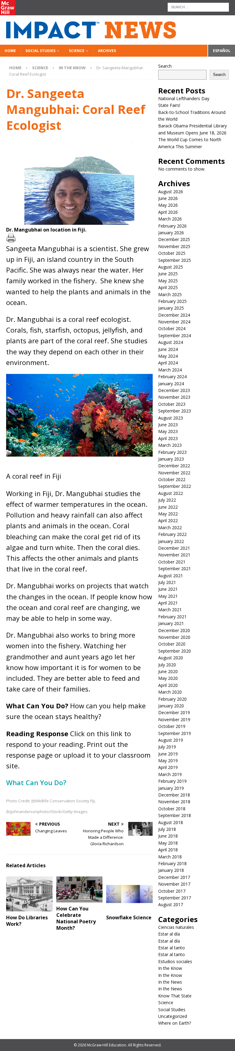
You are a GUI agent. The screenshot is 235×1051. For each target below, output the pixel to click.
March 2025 (170, 294)
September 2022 (174, 486)
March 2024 (170, 370)
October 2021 (171, 562)
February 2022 (172, 534)
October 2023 (171, 404)
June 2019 (168, 754)
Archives (107, 50)
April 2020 (168, 685)
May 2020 (168, 678)
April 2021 (168, 603)
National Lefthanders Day (184, 98)
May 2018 (168, 843)
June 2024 (168, 349)
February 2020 (172, 699)
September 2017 (174, 898)
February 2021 (172, 617)
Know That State (175, 996)
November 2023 (174, 397)
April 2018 (168, 850)
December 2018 (174, 795)
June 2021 (168, 589)
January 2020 (171, 706)
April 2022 (168, 520)
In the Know (170, 968)
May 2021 (168, 596)
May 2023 (168, 431)
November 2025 (174, 246)
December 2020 (174, 630)
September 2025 (174, 260)
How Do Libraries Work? (27, 920)
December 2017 (174, 877)
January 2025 (171, 308)
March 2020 (170, 692)
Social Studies (40, 50)
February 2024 (172, 376)
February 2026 (172, 226)
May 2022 (168, 514)
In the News (170, 982)
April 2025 (168, 287)
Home (10, 50)
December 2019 (174, 712)
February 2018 (172, 863)
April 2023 (168, 438)
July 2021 (167, 582)
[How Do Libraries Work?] (29, 893)
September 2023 (174, 411)
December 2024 (174, 315)
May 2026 (168, 205)
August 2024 (170, 342)
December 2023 (174, 390)
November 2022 (174, 473)
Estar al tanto (171, 948)
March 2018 (170, 857)
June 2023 (168, 425)
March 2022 (170, 527)
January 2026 (171, 232)
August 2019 (170, 740)
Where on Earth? (174, 1023)
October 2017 (171, 891)
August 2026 (170, 191)
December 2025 (174, 239)
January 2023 (171, 459)
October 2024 (171, 328)
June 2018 (168, 836)
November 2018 (174, 801)
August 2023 (170, 418)
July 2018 (167, 829)
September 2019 (174, 733)
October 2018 (171, 809)
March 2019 (170, 774)
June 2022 (168, 507)
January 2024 (171, 383)
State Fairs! (169, 105)
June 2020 (168, 671)
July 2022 (167, 500)
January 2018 (171, 870)
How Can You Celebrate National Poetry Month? (76, 918)
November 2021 (174, 555)
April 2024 (168, 363)
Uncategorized (172, 1016)
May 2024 (168, 356)
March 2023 (170, 445)
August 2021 (170, 575)
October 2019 (171, 726)
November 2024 (174, 322)
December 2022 (174, 466)
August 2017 (170, 904)
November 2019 (174, 719)
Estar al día (169, 934)
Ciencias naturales (176, 927)
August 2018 (170, 822)
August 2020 (170, 658)
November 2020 (174, 637)
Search (165, 66)
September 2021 (174, 568)
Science (76, 50)
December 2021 (174, 548)
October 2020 (171, 644)
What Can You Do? (37, 782)
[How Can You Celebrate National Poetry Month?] (79, 889)
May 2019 (168, 760)
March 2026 (170, 219)
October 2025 (171, 253)
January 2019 (171, 788)
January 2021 (171, 623)
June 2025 (168, 274)
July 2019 (167, 747)
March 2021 (170, 609)
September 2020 (174, 651)
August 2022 (170, 493)
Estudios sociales (175, 961)
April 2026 (168, 212)
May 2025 (168, 281)
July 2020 (167, 665)
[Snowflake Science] (129, 893)
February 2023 (172, 452)
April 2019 (168, 767)
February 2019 (172, 781)
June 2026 (168, 198)
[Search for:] (198, 6)
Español (221, 50)
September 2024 (174, 335)
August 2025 (170, 267)
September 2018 (174, 815)
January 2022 (171, 541)
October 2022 (171, 479)
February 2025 (172, 301)
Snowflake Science (128, 917)
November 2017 (174, 884)
